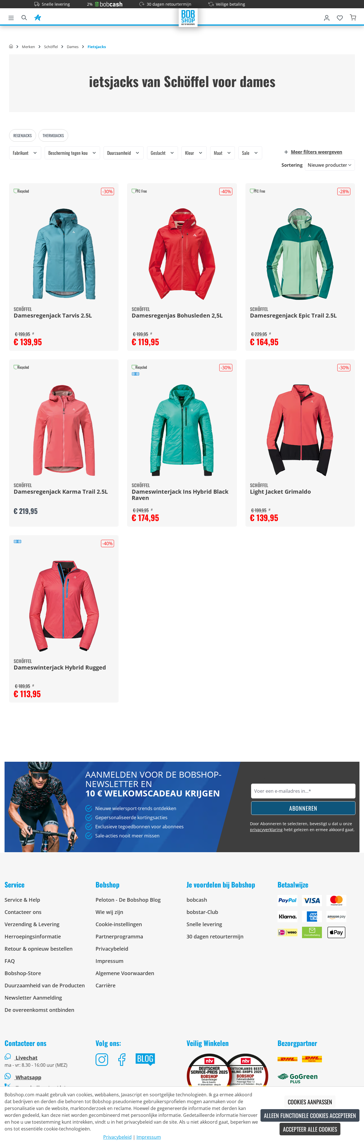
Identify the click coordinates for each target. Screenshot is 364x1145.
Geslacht (159, 152)
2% (90, 4)
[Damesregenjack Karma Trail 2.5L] (64, 430)
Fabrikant (21, 152)
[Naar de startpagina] (188, 17)
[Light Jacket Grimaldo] (300, 430)
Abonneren (303, 808)
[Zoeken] (24, 17)
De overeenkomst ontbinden (39, 1009)
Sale (246, 152)
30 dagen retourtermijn (169, 4)
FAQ (10, 960)
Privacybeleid (112, 948)
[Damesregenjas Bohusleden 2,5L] (182, 254)
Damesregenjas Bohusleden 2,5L (177, 315)
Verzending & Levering (32, 924)
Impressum (109, 960)
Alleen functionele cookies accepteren (310, 1115)
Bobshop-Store (23, 973)
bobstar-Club (202, 912)
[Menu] (11, 17)
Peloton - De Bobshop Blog (128, 899)
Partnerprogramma (119, 936)
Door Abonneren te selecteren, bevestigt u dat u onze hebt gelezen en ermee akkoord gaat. (302, 826)
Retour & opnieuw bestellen (39, 948)
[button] (319, 152)
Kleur (190, 152)
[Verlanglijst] (339, 17)
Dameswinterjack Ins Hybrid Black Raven (180, 495)
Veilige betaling (230, 4)
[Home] (11, 46)
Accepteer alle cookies (310, 1129)
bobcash (197, 899)
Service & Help (22, 899)
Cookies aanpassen (310, 1101)
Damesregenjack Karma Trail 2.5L (61, 492)
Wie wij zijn (109, 912)
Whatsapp (27, 1077)
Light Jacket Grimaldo (280, 492)
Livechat (27, 1057)
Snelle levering (56, 4)
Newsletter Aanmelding (33, 997)
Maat (219, 152)
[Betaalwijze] (318, 919)
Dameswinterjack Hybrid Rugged (60, 667)
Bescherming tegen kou (68, 152)
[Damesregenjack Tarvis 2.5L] (64, 254)
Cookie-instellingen (119, 924)
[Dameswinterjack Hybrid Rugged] (64, 606)
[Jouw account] (326, 17)
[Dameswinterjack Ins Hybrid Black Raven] (182, 430)
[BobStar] (37, 17)
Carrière (105, 985)
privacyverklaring (266, 829)
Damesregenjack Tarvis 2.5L (53, 315)
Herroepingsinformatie (33, 936)
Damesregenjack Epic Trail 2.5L (293, 315)
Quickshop (63, 267)
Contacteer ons (23, 912)
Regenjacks (22, 135)
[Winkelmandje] (352, 17)
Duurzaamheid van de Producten (45, 985)
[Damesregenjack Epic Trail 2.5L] (300, 254)
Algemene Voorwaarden (125, 973)
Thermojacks (53, 135)
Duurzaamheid (119, 152)
